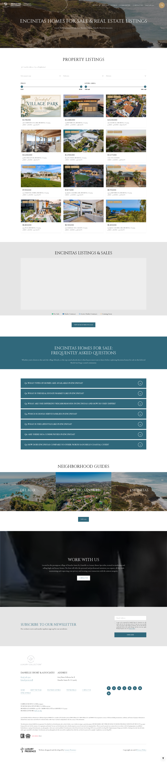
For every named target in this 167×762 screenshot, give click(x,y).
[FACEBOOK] (109, 688)
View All (83, 519)
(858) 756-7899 (38, 711)
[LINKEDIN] (119, 688)
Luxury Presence (70, 750)
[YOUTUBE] (140, 688)
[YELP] (135, 688)
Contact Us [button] (83, 578)
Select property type (26, 76)
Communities (124, 5)
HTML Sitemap (26, 693)
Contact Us (86, 690)
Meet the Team (36, 690)
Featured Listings (109, 5)
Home (23, 690)
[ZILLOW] (109, 693)
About (95, 5)
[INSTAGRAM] (114, 688)
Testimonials (71, 690)
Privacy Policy (132, 628)
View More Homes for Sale (83, 325)
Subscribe (130, 635)
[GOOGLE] (130, 688)
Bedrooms (108, 76)
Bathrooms (66, 76)
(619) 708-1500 (149, 5)
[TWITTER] (124, 688)
